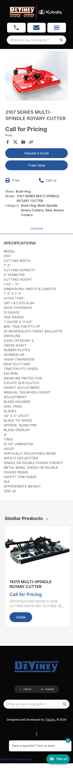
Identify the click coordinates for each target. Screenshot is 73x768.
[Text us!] (58, 759)
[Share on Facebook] (7, 142)
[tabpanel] (36, 76)
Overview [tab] (36, 228)
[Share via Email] (23, 142)
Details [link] (21, 617)
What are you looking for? (29, 40)
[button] (16, 28)
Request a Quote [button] (36, 153)
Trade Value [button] (36, 165)
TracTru (50, 719)
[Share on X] (15, 142)
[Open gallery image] (36, 76)
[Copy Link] (31, 142)
